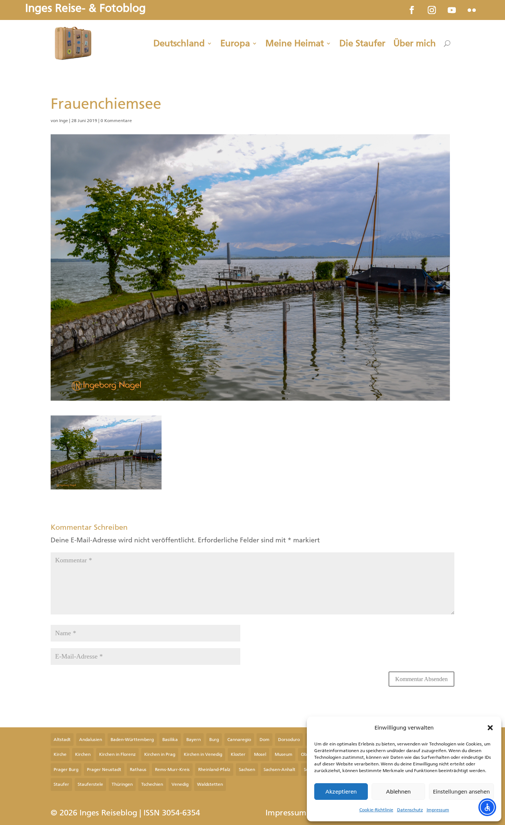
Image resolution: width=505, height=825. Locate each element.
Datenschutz (410, 809)
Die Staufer (362, 43)
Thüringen (122, 784)
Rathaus (138, 769)
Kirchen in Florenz (117, 754)
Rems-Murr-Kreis (172, 769)
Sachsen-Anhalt (279, 769)
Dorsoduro (289, 739)
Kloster (238, 754)
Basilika (170, 739)
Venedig (180, 784)
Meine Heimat (294, 43)
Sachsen (247, 769)
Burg (214, 739)
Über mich (414, 43)
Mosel (260, 754)
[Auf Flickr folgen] (472, 10)
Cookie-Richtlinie (376, 809)
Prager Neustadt (104, 769)
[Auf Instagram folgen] (432, 10)
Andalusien (90, 739)
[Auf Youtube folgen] (452, 10)
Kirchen (83, 754)
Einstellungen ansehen (461, 791)
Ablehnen (398, 791)
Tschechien (152, 784)
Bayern (193, 739)
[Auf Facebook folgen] (412, 10)
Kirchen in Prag (159, 754)
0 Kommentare (116, 120)
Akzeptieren (341, 791)
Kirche (60, 754)
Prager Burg (66, 769)
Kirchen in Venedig (203, 754)
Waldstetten (210, 784)
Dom (265, 739)
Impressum (438, 809)
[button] (490, 727)
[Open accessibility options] (487, 807)
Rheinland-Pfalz (214, 769)
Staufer (61, 784)
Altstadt (62, 739)
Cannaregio (239, 739)
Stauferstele (90, 784)
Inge (63, 120)
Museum (283, 754)
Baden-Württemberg (132, 739)
